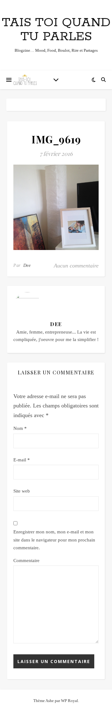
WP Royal (69, 700)
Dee (27, 265)
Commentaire (26, 560)
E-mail (21, 459)
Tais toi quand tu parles (56, 30)
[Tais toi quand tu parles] (24, 80)
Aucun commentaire (76, 265)
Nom (20, 428)
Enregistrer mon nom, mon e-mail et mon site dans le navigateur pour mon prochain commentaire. (54, 539)
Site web (21, 490)
